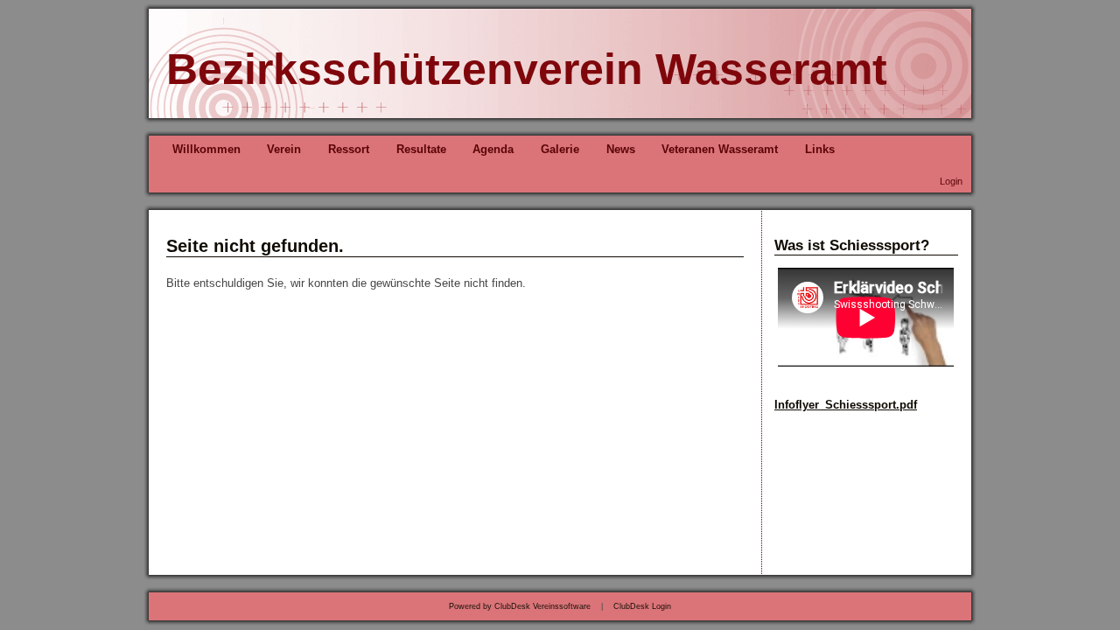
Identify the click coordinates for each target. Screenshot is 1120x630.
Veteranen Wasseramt (720, 149)
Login (951, 181)
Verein (284, 149)
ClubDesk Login (642, 606)
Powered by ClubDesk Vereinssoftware (520, 606)
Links (820, 149)
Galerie (560, 149)
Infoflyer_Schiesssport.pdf (845, 404)
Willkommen (206, 149)
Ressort (348, 149)
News (620, 149)
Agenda (493, 149)
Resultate (421, 149)
